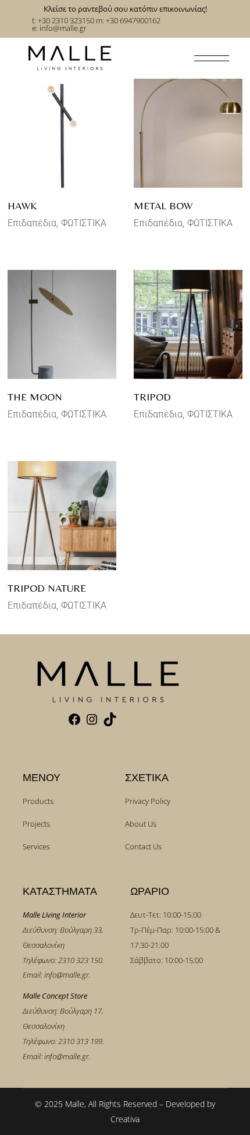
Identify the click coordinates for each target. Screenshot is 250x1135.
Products (38, 801)
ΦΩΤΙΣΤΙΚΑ (83, 223)
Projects (36, 823)
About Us (140, 823)
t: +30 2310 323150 (63, 20)
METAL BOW (163, 205)
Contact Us (143, 846)
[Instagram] (92, 723)
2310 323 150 (80, 960)
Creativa (125, 1119)
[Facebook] (74, 723)
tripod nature (47, 588)
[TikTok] (110, 723)
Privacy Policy (147, 801)
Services (36, 846)
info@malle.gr (66, 974)
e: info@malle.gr (59, 28)
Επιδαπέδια (32, 223)
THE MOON (35, 397)
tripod (152, 397)
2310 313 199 (80, 1041)
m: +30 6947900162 (128, 20)
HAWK (22, 205)
